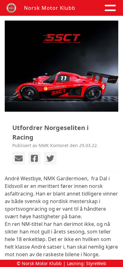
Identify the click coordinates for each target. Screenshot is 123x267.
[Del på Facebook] (34, 158)
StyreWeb (96, 263)
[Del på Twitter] (50, 158)
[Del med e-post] (18, 158)
